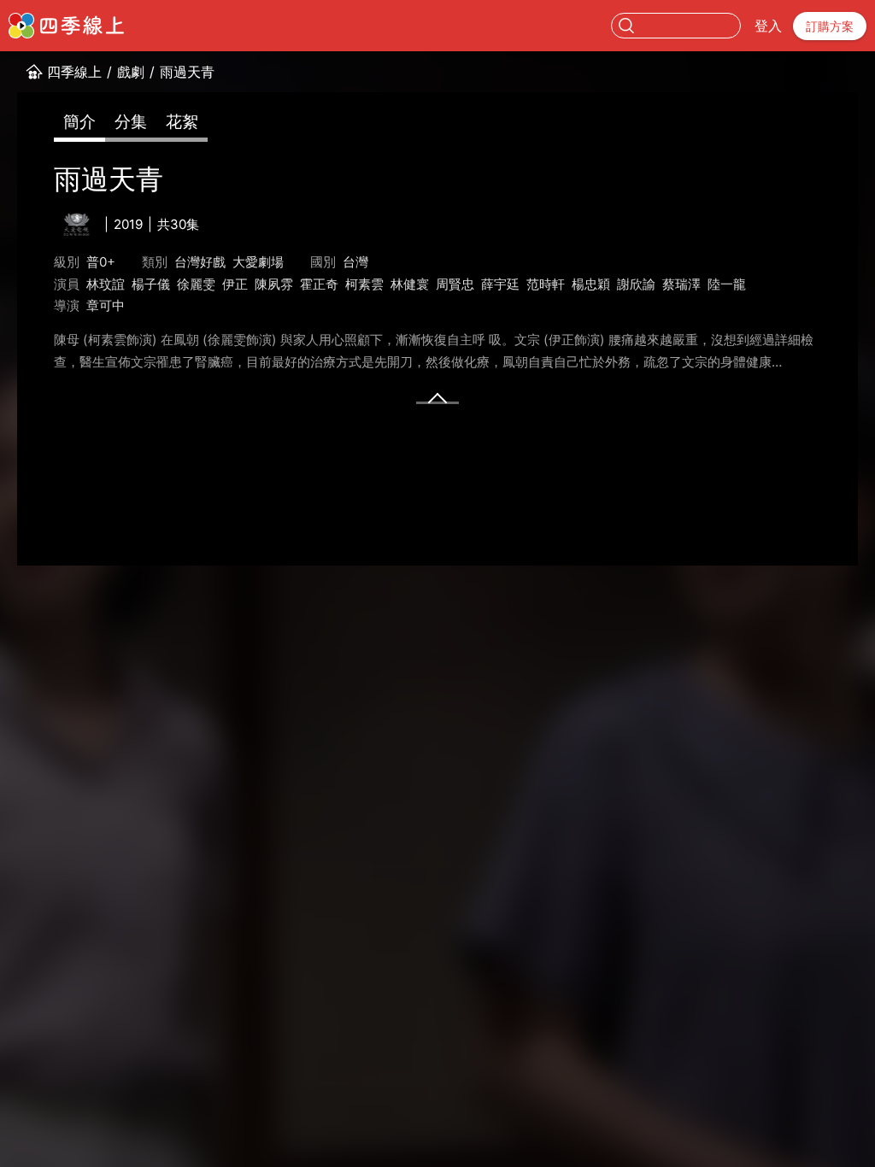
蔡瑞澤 (681, 284)
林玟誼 (105, 284)
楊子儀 (151, 284)
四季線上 (74, 71)
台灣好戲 (200, 262)
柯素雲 (364, 284)
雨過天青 (187, 71)
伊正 (235, 284)
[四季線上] (66, 25)
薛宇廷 (500, 284)
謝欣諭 (636, 284)
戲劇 (130, 71)
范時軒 (545, 284)
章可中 (105, 305)
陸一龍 (727, 284)
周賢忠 (455, 284)
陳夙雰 (274, 284)
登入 (768, 25)
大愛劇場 (258, 262)
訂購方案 (830, 26)
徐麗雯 (196, 284)
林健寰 (410, 284)
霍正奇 (319, 284)
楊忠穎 (591, 284)
